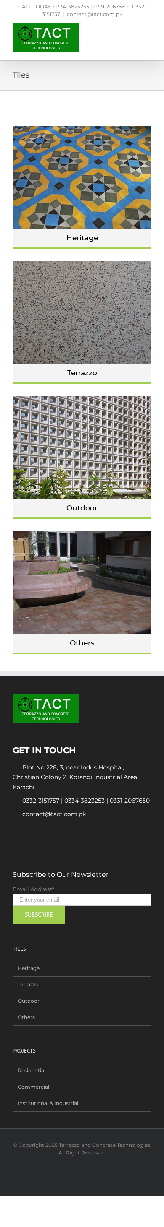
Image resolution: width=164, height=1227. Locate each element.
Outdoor (82, 508)
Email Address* (33, 889)
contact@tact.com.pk (94, 14)
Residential (31, 1070)
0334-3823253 (84, 800)
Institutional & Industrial (48, 1103)
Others (82, 643)
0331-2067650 (130, 800)
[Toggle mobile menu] (148, 27)
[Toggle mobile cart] (133, 27)
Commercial (33, 1087)
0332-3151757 (40, 800)
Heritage (82, 238)
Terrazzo (82, 373)
